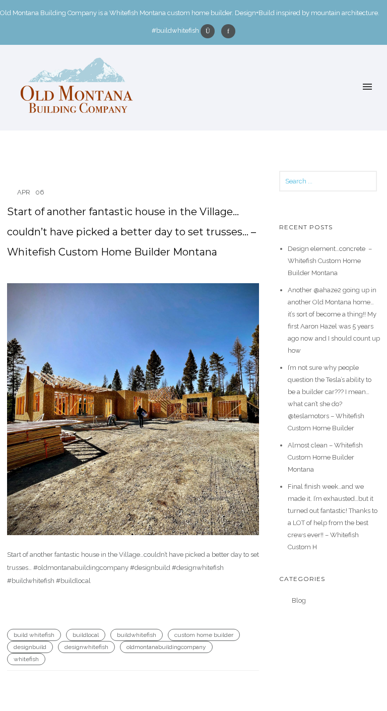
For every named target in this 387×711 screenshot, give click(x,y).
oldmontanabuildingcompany (166, 647)
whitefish (26, 659)
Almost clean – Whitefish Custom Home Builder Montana (325, 457)
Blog (299, 600)
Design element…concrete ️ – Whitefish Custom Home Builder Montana (330, 261)
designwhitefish (86, 647)
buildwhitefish (136, 634)
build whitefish (34, 634)
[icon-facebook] (228, 31)
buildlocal (86, 634)
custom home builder (203, 634)
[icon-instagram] (210, 31)
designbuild (30, 647)
